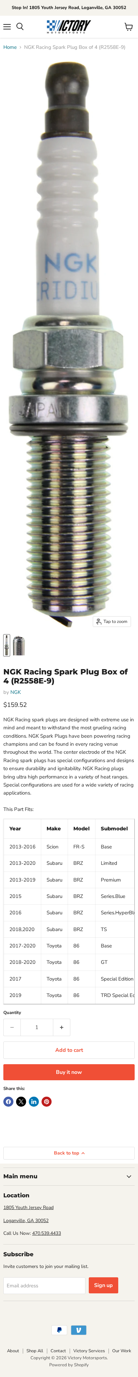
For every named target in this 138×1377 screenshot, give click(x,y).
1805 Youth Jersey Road (28, 1207)
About (13, 1351)
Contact (58, 1351)
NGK (15, 692)
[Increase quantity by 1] (61, 1027)
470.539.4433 (46, 1233)
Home (10, 47)
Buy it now (69, 1072)
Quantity (12, 1012)
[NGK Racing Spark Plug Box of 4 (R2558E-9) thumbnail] (7, 645)
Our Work (121, 1351)
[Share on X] (21, 1102)
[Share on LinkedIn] (34, 1102)
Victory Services (89, 1351)
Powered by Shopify (69, 1365)
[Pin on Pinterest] (47, 1102)
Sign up (103, 1285)
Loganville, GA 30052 (26, 1220)
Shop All (34, 1351)
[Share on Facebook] (8, 1102)
